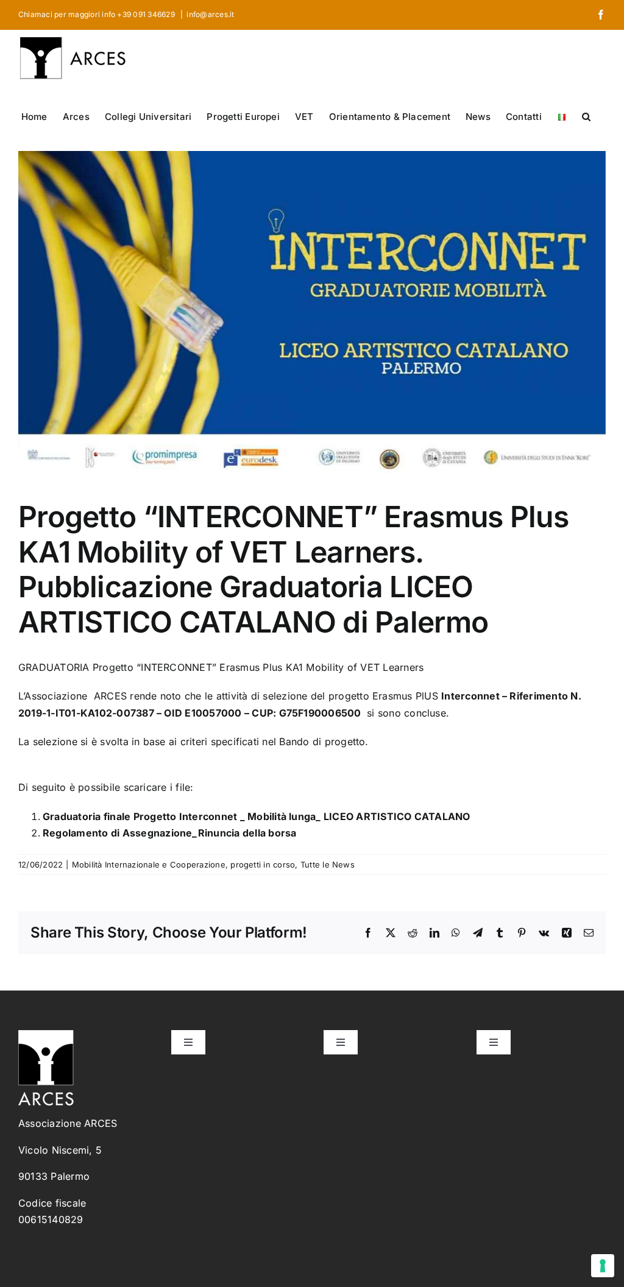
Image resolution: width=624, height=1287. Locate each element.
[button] (586, 115)
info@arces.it (210, 14)
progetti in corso (262, 864)
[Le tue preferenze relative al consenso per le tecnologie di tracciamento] (602, 1265)
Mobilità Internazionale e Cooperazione (148, 864)
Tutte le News (327, 864)
